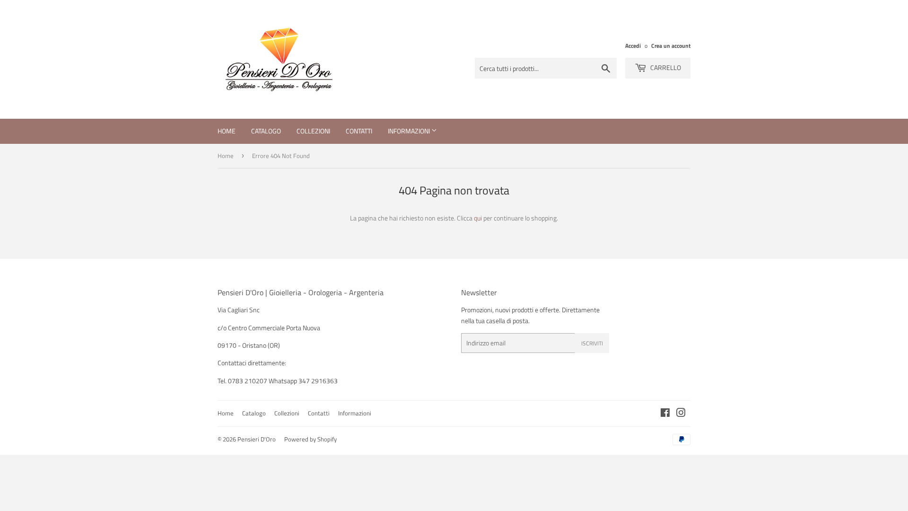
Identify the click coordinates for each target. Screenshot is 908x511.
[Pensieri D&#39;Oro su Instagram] (681, 414)
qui (478, 218)
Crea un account (670, 46)
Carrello (665, 67)
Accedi (633, 46)
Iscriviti (592, 343)
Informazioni (409, 131)
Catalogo (266, 131)
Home (227, 131)
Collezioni (313, 131)
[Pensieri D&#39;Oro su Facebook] (665, 414)
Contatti (359, 131)
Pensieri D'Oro (256, 439)
